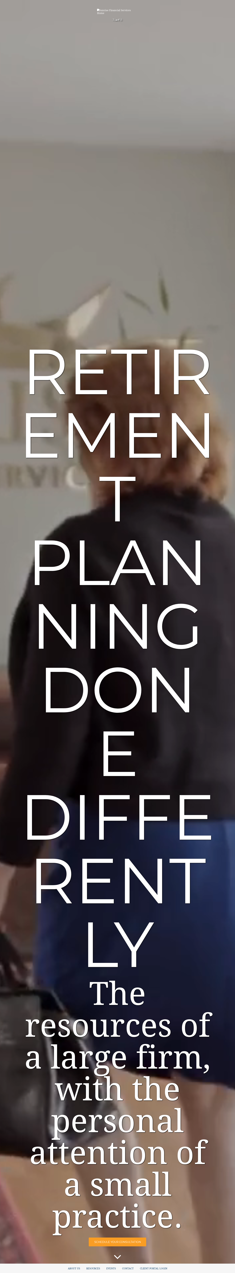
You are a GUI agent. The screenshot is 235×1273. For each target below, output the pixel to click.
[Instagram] (121, 20)
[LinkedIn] (117, 20)
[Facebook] (119, 20)
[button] (74, 1268)
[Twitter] (114, 20)
